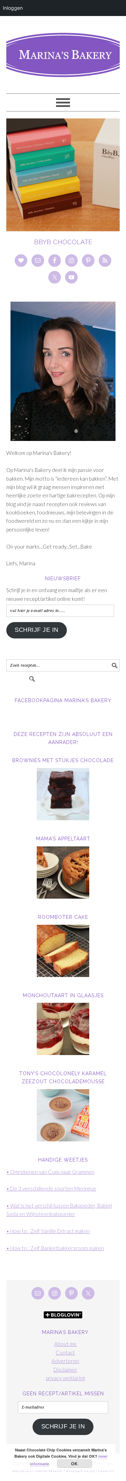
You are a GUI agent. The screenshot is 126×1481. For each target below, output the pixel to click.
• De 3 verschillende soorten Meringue (51, 1188)
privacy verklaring (65, 1378)
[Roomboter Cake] (63, 951)
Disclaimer (65, 1369)
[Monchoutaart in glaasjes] (63, 1029)
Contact (65, 1352)
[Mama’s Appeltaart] (63, 872)
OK (74, 1463)
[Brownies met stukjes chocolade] (63, 794)
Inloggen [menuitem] (13, 8)
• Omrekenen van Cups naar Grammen (50, 1172)
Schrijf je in (36, 630)
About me (65, 1344)
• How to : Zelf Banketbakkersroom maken (55, 1248)
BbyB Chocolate (63, 242)
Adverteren (65, 1361)
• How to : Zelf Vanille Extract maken (48, 1231)
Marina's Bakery (63, 51)
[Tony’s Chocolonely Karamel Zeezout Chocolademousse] (63, 1115)
